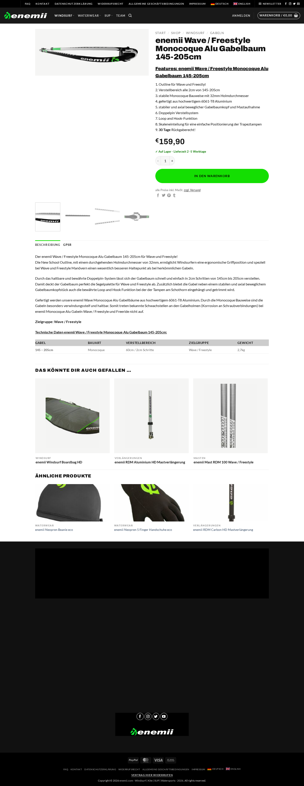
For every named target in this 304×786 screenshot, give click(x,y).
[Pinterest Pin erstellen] (169, 196)
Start (160, 33)
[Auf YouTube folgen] (164, 716)
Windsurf (63, 15)
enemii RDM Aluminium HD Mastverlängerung (150, 462)
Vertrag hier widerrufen (152, 775)
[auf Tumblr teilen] (174, 196)
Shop (176, 33)
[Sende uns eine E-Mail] (298, 3)
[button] (270, 4)
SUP (108, 15)
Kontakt (43, 3)
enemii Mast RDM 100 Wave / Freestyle (223, 462)
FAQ (28, 3)
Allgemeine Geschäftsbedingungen (156, 3)
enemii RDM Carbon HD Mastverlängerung (223, 529)
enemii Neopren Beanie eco (54, 529)
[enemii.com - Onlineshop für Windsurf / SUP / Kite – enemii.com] (25, 16)
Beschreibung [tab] (47, 245)
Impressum (197, 3)
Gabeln (217, 33)
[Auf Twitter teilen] (163, 196)
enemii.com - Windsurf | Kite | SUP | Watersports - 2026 (151, 780)
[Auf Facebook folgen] (286, 3)
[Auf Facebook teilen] (158, 196)
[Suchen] (130, 15)
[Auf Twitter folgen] (294, 3)
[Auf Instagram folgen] (290, 3)
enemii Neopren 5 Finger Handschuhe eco (143, 529)
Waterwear (88, 15)
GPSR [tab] (67, 245)
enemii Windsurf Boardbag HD (59, 462)
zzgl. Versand (192, 190)
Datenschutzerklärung (74, 3)
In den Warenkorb (212, 176)
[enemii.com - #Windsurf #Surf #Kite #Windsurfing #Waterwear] (152, 732)
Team (120, 15)
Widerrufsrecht (111, 3)
